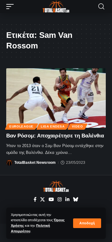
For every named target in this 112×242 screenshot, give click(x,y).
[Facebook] (35, 199)
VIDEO (77, 126)
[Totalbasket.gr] (56, 6)
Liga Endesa (53, 126)
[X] (42, 199)
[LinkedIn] (67, 199)
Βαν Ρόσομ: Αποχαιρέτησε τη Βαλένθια (55, 136)
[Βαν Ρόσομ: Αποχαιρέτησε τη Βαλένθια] (56, 98)
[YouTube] (51, 199)
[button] (87, 223)
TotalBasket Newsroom (35, 162)
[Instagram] (59, 199)
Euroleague (21, 126)
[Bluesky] (76, 199)
